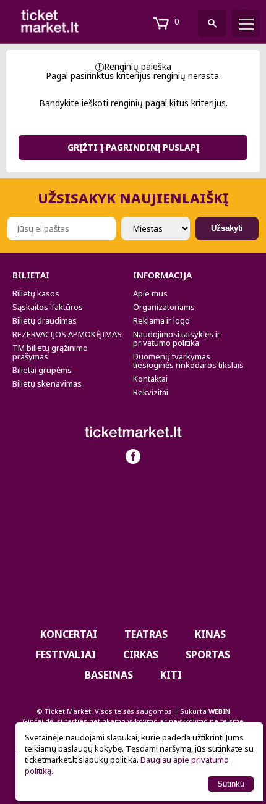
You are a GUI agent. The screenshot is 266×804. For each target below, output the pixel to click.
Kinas (210, 634)
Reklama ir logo (161, 320)
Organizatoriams (164, 306)
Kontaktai (150, 378)
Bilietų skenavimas (47, 383)
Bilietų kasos (35, 293)
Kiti (171, 675)
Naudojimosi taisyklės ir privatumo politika (176, 338)
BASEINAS (109, 675)
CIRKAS (140, 654)
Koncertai (68, 634)
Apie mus (150, 293)
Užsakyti (227, 228)
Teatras (146, 634)
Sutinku (230, 784)
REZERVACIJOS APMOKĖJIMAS (67, 334)
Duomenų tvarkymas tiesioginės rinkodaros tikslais (188, 361)
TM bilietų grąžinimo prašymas (50, 352)
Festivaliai (66, 654)
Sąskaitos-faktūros (47, 306)
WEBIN (219, 711)
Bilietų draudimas (44, 320)
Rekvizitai (150, 392)
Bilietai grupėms (42, 369)
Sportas (208, 654)
